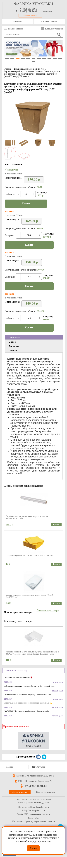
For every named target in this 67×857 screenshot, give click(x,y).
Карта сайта (33, 818)
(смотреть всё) (22, 671)
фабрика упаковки (33, 4)
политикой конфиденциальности (33, 841)
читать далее (57, 682)
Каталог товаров (54, 28)
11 (60, 58)
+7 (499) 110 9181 (28, 8)
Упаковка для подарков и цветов (29, 69)
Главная (7, 69)
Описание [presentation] (14, 337)
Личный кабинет (49, 21)
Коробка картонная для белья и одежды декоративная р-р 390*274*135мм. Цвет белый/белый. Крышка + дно (32, 653)
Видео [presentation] (12, 342)
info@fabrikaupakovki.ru (33, 810)
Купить (26, 203)
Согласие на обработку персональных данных (33, 821)
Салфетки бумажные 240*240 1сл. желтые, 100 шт (29, 555)
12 (33, 61)
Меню (9, 767)
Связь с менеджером (45, 792)
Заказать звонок (30, 16)
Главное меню (15, 28)
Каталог (40, 767)
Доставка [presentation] (14, 346)
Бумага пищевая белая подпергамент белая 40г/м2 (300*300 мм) (29, 596)
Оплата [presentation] (13, 350)
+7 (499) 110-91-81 (36, 786)
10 (55, 58)
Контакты (17, 21)
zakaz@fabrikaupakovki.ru (37, 807)
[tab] (34, 337)
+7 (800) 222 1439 (28, 11)
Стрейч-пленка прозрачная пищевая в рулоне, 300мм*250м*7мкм (27, 517)
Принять (33, 848)
